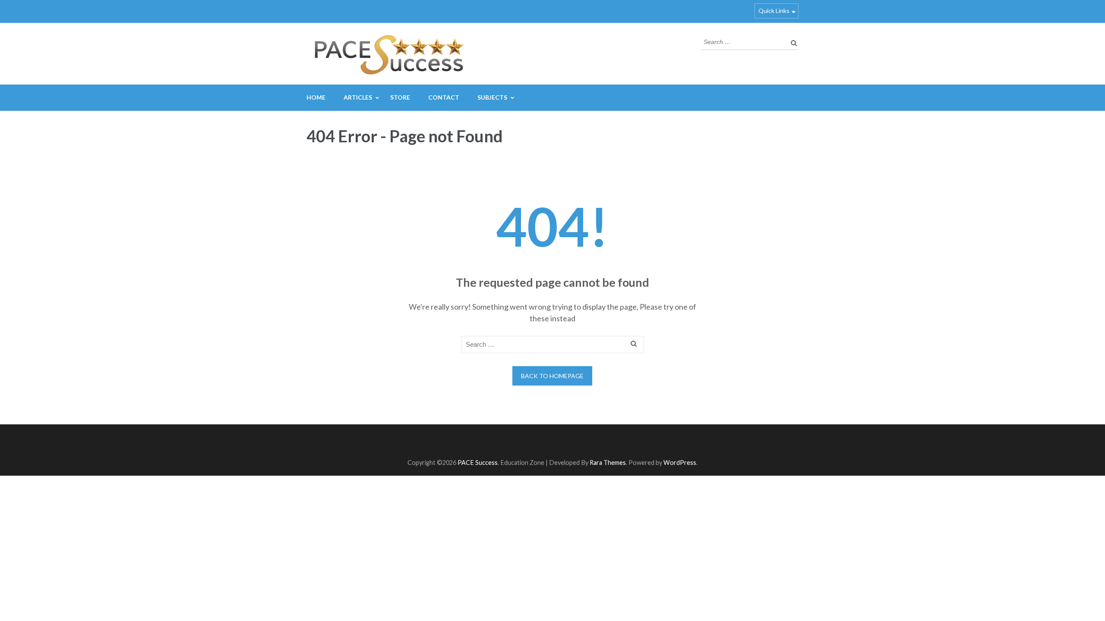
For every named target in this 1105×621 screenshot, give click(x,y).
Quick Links (773, 10)
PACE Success (478, 462)
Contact (443, 97)
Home (315, 97)
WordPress (679, 462)
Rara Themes (608, 462)
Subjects (492, 97)
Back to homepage (552, 376)
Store (400, 97)
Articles (358, 97)
